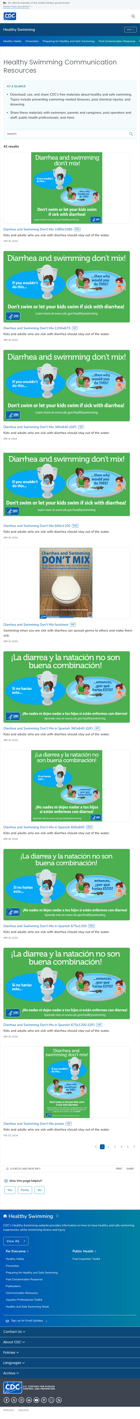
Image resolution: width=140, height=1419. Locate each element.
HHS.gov (8, 1410)
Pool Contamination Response (117, 41)
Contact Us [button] (13, 1331)
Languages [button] (12, 1362)
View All (13, 1241)
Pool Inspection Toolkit (86, 1259)
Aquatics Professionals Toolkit (24, 1300)
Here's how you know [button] (16, 6)
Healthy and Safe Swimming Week (27, 1306)
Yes (9, 1190)
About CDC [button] (12, 1342)
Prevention (32, 41)
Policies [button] (9, 1352)
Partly (25, 1190)
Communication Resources (22, 1293)
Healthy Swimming (19, 29)
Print (119, 1168)
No (40, 1190)
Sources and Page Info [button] (25, 1168)
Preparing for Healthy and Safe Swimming (69, 41)
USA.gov (23, 1410)
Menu (129, 30)
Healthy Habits (12, 41)
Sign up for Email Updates (27, 1320)
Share (130, 1168)
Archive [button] (9, 1373)
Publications (13, 1286)
